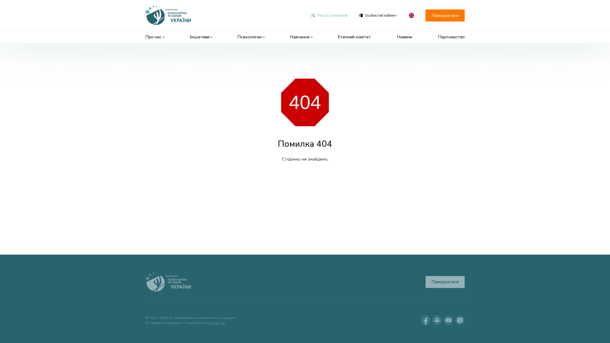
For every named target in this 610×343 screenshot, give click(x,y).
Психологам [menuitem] (249, 37)
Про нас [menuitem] (153, 37)
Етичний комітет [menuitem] (354, 37)
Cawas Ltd (216, 322)
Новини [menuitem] (404, 37)
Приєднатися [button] (445, 15)
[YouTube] (448, 320)
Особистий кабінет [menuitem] (381, 15)
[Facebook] (425, 320)
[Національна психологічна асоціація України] (168, 15)
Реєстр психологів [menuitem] (332, 15)
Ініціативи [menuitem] (199, 37)
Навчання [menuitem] (300, 37)
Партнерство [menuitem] (451, 37)
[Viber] (460, 320)
